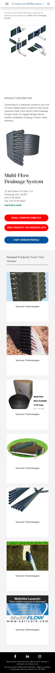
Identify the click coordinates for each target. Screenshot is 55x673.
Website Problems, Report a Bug (34, 667)
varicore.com (13, 205)
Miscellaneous (20, 15)
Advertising (23, 661)
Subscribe (11, 661)
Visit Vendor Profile (26, 240)
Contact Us (22, 664)
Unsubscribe (10, 667)
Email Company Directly (26, 217)
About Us (33, 664)
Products (8, 13)
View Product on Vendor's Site (26, 227)
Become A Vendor (39, 661)
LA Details (18, 13)
